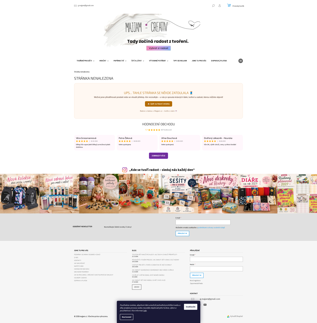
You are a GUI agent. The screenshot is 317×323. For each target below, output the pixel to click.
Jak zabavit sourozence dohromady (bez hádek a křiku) (153, 270)
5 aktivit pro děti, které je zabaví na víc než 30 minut (152, 265)
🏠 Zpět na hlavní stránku (158, 104)
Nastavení (126, 317)
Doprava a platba (80, 280)
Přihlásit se (182, 233)
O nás (76, 257)
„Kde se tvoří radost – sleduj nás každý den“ (162, 169)
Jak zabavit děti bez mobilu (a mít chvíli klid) (148, 280)
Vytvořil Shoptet (236, 316)
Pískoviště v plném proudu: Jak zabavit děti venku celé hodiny (155, 260)
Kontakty (77, 260)
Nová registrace (195, 280)
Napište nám (78, 266)
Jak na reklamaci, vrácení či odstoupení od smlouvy (93, 275)
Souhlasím (190, 306)
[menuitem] (85, 61)
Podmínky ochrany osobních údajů (87, 254)
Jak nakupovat (79, 263)
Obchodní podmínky (81, 272)
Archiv (136, 287)
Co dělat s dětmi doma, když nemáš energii (148, 275)
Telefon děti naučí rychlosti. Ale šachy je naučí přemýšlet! (154, 254)
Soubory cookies (80, 277)
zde (144, 310)
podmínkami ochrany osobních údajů (211, 227)
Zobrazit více (158, 155)
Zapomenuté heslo (196, 283)
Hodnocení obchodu (158, 124)
